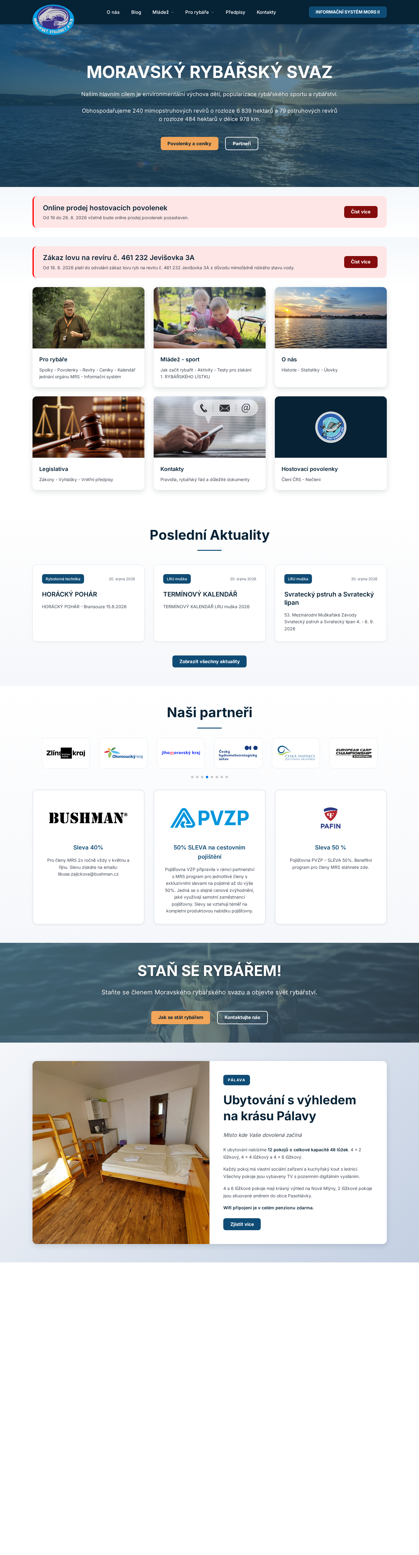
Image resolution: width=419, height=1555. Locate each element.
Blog (136, 12)
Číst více (361, 212)
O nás (113, 12)
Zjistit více (242, 1224)
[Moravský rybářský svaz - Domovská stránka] (53, 20)
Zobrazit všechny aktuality (209, 661)
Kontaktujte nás (242, 1017)
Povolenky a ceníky (189, 143)
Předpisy (235, 12)
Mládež (160, 12)
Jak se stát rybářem (180, 1017)
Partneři (242, 143)
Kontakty (266, 12)
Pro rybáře (197, 12)
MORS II (348, 11)
